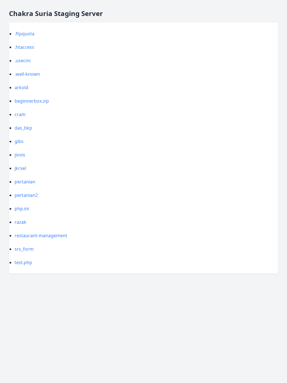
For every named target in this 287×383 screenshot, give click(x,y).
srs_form (24, 249)
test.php (23, 262)
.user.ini (23, 60)
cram (20, 114)
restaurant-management (41, 235)
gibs (19, 141)
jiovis (20, 155)
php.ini (22, 209)
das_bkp (23, 128)
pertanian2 (26, 195)
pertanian (25, 182)
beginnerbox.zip (32, 101)
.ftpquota (24, 34)
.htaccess (24, 47)
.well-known (27, 74)
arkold (21, 87)
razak (20, 222)
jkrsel (20, 168)
